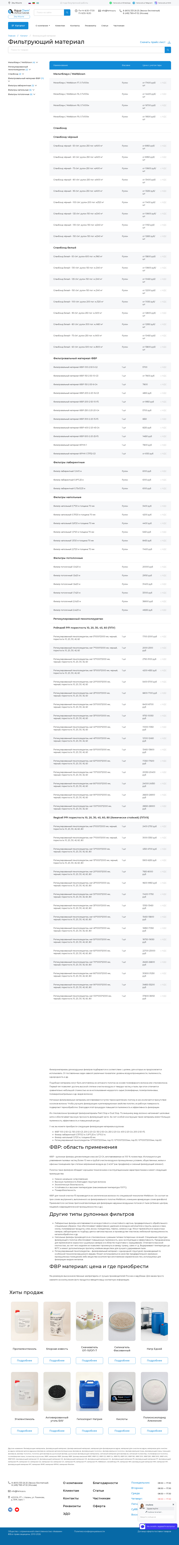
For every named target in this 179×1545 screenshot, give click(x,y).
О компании (42, 25)
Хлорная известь (57, 1348)
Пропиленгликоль (24, 1348)
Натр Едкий (154, 1348)
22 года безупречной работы (74, 3)
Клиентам (60, 25)
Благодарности (105, 1483)
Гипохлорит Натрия (89, 1419)
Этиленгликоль (24, 1419)
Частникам (118, 25)
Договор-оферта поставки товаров (154, 1531)
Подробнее (24, 1360)
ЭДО (66, 1514)
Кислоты (122, 1419)
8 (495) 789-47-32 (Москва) (135, 13)
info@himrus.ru (109, 10)
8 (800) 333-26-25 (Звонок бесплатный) (141, 10)
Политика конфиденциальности (89, 1531)
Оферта (99, 1506)
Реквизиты (90, 25)
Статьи (104, 25)
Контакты (75, 25)
